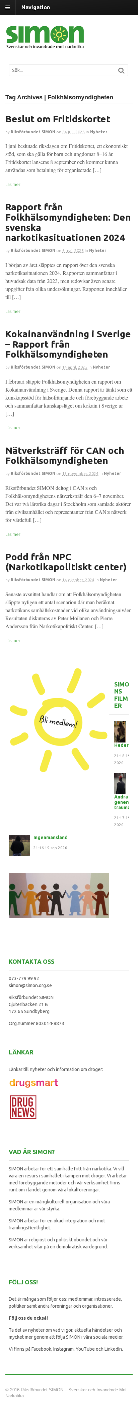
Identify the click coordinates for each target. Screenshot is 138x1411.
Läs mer (12, 184)
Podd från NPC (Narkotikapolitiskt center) (66, 562)
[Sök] (121, 70)
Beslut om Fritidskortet (57, 119)
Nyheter (98, 132)
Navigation (35, 7)
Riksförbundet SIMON (33, 132)
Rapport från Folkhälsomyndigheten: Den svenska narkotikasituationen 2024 (68, 222)
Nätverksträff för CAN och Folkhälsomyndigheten (64, 455)
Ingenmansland (50, 837)
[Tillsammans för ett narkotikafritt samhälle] (45, 45)
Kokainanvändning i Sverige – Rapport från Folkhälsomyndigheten (68, 344)
